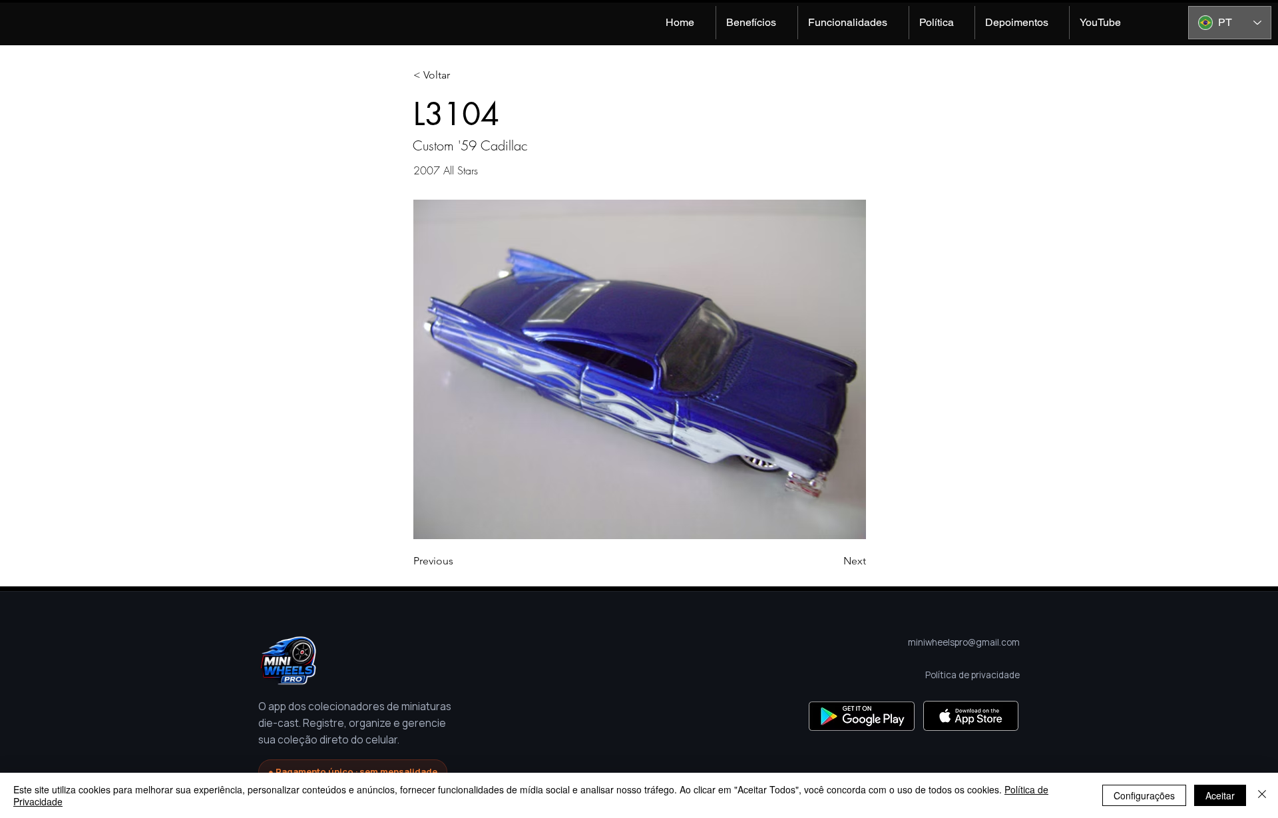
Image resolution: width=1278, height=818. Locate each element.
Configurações (1144, 795)
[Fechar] (1262, 795)
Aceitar (1220, 795)
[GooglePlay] (862, 716)
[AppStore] (970, 716)
